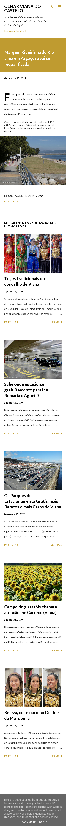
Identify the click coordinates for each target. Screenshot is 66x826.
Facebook (21, 31)
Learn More (28, 822)
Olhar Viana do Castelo (22, 8)
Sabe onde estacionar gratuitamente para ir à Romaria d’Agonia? (26, 390)
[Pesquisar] (51, 6)
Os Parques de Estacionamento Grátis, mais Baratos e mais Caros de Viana (32, 501)
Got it (43, 822)
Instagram (9, 31)
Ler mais (56, 322)
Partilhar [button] (11, 201)
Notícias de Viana (31, 195)
